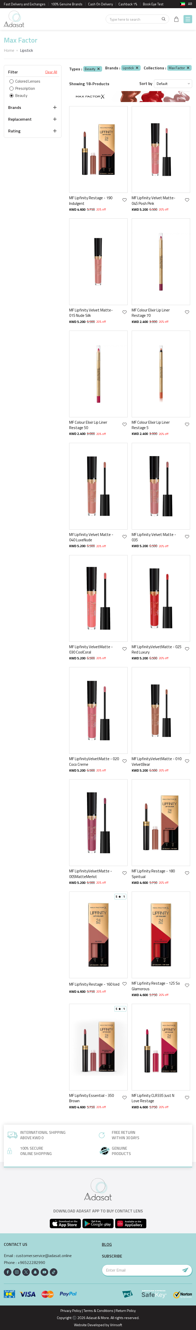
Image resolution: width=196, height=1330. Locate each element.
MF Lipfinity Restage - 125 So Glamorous (156, 986)
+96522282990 (31, 1262)
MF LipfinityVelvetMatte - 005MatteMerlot (90, 873)
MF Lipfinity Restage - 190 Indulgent (90, 200)
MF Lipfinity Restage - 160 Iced (94, 984)
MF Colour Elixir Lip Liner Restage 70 (151, 312)
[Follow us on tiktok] (53, 1272)
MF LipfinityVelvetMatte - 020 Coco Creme (94, 761)
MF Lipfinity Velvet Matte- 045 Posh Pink (153, 200)
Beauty (90, 68)
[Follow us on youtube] (44, 1272)
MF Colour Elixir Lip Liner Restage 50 (88, 425)
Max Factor (177, 67)
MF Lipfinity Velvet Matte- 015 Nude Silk (91, 312)
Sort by (145, 83)
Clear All (51, 72)
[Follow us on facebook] (7, 1272)
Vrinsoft (115, 1324)
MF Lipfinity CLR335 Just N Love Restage (153, 1098)
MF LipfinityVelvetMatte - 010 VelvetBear (156, 761)
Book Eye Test (153, 4)
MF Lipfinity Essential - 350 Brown (91, 1098)
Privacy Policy (70, 1310)
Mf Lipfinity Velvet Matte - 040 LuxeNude (91, 537)
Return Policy (126, 1310)
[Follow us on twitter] (26, 1272)
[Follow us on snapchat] (35, 1272)
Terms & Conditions (98, 1310)
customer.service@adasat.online (44, 1256)
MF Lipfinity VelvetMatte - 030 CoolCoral (91, 649)
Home (9, 50)
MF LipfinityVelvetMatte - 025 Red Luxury (156, 649)
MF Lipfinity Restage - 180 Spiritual (153, 873)
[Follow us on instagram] (17, 1272)
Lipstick (128, 67)
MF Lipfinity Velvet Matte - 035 (154, 537)
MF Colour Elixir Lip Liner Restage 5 (151, 425)
